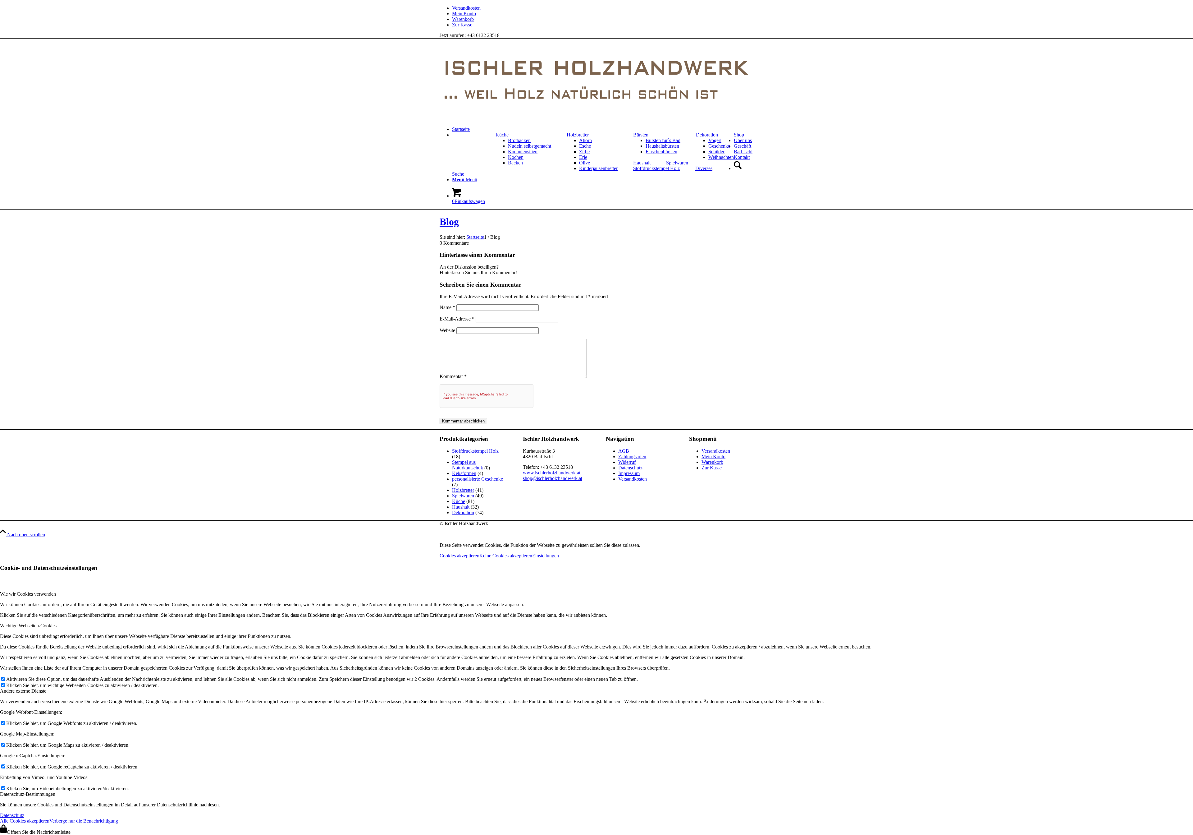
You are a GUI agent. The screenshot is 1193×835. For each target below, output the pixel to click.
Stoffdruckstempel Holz (656, 168)
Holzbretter (578, 134)
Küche (502, 134)
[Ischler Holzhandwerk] (596, 118)
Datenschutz (630, 467)
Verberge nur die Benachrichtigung (83, 820)
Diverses (703, 168)
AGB (623, 451)
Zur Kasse (462, 24)
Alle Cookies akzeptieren (24, 820)
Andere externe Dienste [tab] (23, 691)
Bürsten (640, 134)
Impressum (629, 473)
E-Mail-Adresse (457, 318)
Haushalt (642, 162)
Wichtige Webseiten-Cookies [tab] (28, 625)
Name (447, 307)
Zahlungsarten (632, 456)
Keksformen (464, 473)
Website (447, 330)
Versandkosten (466, 8)
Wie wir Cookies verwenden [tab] (28, 594)
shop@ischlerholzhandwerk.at (552, 478)
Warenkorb (463, 19)
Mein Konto (464, 13)
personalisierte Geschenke (477, 479)
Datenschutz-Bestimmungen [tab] (27, 794)
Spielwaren (677, 162)
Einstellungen (545, 555)
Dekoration (707, 134)
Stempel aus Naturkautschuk (467, 464)
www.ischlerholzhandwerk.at (551, 472)
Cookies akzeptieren (459, 555)
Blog (449, 221)
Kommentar (453, 376)
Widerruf (627, 462)
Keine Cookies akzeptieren (505, 555)
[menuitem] (602, 8)
